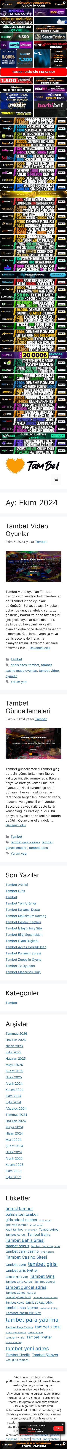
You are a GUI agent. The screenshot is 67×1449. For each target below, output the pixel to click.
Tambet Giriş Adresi (19, 1281)
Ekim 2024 (13, 1096)
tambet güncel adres (26, 1287)
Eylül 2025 (13, 1052)
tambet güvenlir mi (18, 1297)
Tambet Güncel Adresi (21, 1292)
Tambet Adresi (17, 885)
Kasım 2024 (14, 1090)
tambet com (16, 1264)
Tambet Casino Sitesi (26, 1257)
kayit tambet (14, 1229)
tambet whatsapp (14, 1342)
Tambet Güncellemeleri (28, 707)
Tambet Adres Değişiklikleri (26, 947)
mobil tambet (31, 1230)
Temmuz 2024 (16, 1115)
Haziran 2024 (16, 1121)
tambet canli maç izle (45, 1246)
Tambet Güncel (44, 1281)
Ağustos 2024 (16, 1108)
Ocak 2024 (14, 1152)
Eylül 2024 (13, 1102)
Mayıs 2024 (14, 1127)
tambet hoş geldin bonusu (45, 1297)
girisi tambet (45, 1220)
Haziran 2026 (16, 1040)
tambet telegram (35, 1333)
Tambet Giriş (15, 891)
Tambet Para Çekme (19, 1327)
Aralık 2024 (14, 1083)
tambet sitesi (39, 848)
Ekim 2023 (13, 1171)
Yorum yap (18, 682)
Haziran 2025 (16, 1058)
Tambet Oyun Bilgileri (21, 941)
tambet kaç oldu (39, 1302)
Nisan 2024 (14, 1133)
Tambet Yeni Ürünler (21, 903)
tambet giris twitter (22, 1270)
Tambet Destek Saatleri (23, 922)
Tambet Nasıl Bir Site (23, 1313)
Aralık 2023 (14, 1158)
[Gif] (33, 194)
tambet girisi (43, 1264)
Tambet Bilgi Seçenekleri (24, 934)
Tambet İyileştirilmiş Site (24, 928)
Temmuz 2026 (16, 1033)
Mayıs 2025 (14, 1065)
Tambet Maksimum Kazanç (26, 916)
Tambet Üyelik (18, 1355)
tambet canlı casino (25, 842)
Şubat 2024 (14, 1146)
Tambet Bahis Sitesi (25, 1240)
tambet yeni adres (27, 1348)
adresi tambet (19, 1208)
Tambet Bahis (38, 1234)
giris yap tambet (17, 1225)
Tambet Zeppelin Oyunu (24, 959)
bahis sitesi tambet (25, 665)
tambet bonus (17, 1246)
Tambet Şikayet (45, 1355)
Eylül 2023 (13, 1177)
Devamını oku (40, 648)
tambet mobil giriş (48, 1308)
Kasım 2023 (14, 1164)
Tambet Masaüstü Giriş (23, 972)
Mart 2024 (13, 1140)
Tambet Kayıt (15, 1302)
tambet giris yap (17, 1276)
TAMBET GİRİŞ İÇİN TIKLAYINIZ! (33, 72)
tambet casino (47, 1252)
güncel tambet (36, 1225)
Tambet (16, 659)
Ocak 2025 (14, 1077)
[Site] (33, 120)
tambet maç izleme (22, 1307)
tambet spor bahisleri (16, 1333)
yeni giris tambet (17, 1360)
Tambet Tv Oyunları (20, 966)
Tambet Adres (48, 1229)
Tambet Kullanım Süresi (23, 953)
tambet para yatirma (32, 1319)
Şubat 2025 (14, 1071)
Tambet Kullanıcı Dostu (23, 909)
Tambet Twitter (39, 1337)
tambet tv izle (15, 1337)
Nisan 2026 (14, 1046)
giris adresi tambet (21, 1220)
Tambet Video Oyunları (27, 530)
